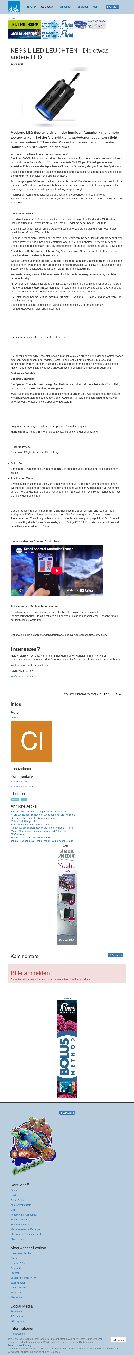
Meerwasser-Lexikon (21, 1253)
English (14, 1195)
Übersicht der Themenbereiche (27, 1234)
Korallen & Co (18, 1263)
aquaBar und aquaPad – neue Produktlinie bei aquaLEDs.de (42, 840)
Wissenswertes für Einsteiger (26, 1229)
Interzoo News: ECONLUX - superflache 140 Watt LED (39, 811)
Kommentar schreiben (22, 786)
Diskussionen (17, 1239)
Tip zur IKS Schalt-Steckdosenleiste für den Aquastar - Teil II (42, 827)
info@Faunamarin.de (23, 676)
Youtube (17, 1311)
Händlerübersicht (19, 1219)
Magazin (48, 6)
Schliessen (118, 1339)
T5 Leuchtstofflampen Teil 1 (25, 821)
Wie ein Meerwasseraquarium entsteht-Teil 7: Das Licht (39, 831)
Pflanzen (15, 1272)
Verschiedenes (18, 1287)
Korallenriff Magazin (21, 1204)
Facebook (17, 1316)
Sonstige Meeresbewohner (24, 1277)
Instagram (18, 1321)
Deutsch (15, 1190)
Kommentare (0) (19, 781)
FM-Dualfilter (17, 834)
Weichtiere (16, 1292)
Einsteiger (83, 6)
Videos (14, 1209)
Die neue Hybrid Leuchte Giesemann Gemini (34, 817)
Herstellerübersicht (20, 1224)
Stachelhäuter (18, 1282)
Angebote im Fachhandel (24, 1214)
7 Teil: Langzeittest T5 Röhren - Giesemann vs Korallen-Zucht (43, 814)
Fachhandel (64, 6)
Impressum (18, 1333)
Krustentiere (17, 1268)
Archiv (32, 6)
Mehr (96, 6)
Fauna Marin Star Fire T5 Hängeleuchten (32, 824)
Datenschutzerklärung (19, 1345)
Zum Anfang (116, 955)
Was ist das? (17, 1297)
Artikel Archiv (17, 1200)
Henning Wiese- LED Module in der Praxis (32, 837)
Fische (14, 1258)
